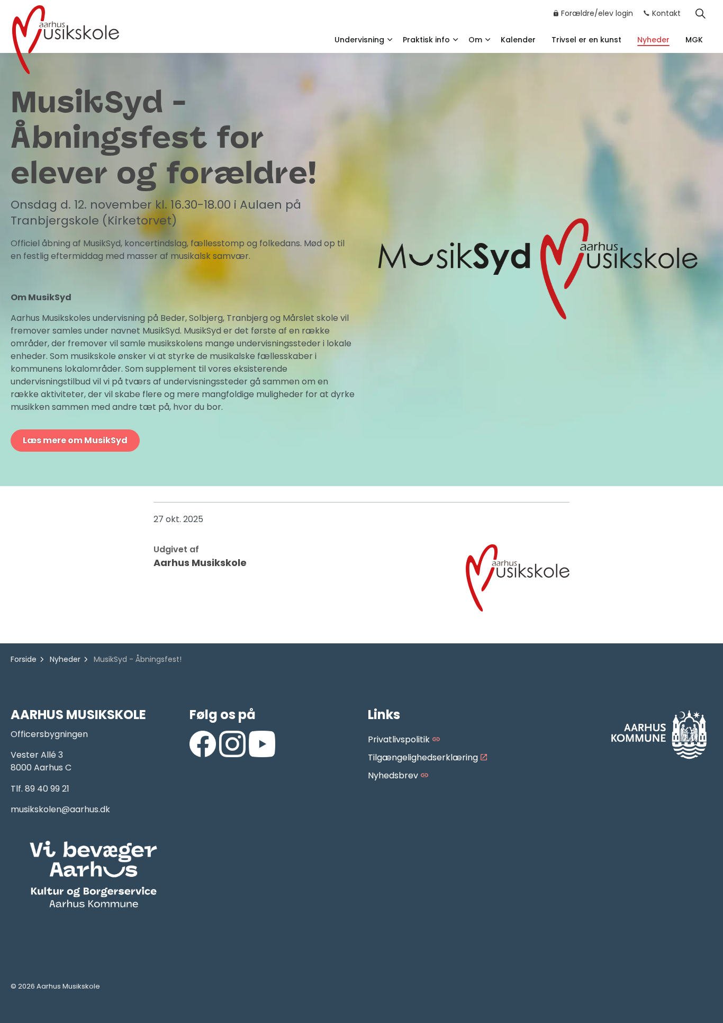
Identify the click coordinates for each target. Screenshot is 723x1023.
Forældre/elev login (597, 13)
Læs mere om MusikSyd (75, 440)
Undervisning (359, 39)
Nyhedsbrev (393, 775)
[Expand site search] (700, 13)
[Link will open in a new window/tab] (202, 744)
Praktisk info (426, 39)
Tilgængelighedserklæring (423, 757)
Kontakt (666, 13)
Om (475, 39)
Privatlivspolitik (399, 739)
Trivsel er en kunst (586, 39)
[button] (94, 875)
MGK (694, 39)
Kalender (518, 39)
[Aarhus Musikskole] (65, 38)
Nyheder (653, 39)
